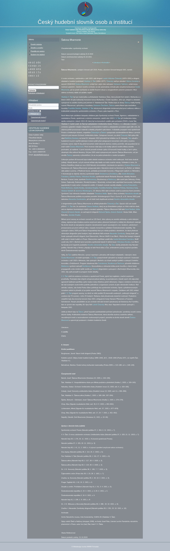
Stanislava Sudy (132, 188)
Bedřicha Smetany (71, 138)
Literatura (96, 62)
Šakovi (81, 312)
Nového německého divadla (124, 199)
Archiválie (105, 62)
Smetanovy (104, 174)
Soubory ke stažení (38, 54)
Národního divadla (132, 193)
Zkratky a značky (37, 48)
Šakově (95, 269)
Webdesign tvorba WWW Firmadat (86, 547)
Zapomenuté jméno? (38, 117)
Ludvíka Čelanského (129, 185)
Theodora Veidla (101, 193)
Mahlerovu (65, 266)
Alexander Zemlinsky (117, 233)
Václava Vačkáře (67, 191)
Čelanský (110, 81)
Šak (129, 138)
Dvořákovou (86, 266)
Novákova (111, 263)
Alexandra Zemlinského (77, 199)
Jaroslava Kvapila (91, 188)
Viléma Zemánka (132, 81)
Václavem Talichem (121, 84)
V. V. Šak (117, 118)
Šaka (113, 245)
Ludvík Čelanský (98, 304)
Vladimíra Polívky (119, 188)
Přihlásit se (35, 114)
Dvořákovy (113, 174)
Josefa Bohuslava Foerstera (123, 239)
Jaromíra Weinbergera (84, 191)
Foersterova (102, 263)
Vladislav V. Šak (90, 81)
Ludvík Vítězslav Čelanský (112, 78)
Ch (35, 66)
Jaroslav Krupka (74, 215)
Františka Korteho (105, 188)
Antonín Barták (74, 212)
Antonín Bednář (116, 212)
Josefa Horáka (79, 188)
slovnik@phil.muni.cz (41, 155)
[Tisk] (138, 42)
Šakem (103, 132)
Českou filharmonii (82, 84)
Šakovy (127, 103)
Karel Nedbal (130, 209)
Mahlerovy (112, 179)
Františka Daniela (74, 108)
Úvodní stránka (36, 44)
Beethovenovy (91, 179)
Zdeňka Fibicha (75, 176)
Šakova (112, 105)
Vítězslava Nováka (88, 176)
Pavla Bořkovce (67, 188)
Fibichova (120, 263)
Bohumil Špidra (104, 212)
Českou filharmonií (131, 165)
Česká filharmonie (67, 258)
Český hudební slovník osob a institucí (85, 22)
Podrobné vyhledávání (36, 93)
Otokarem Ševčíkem (100, 105)
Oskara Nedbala (93, 206)
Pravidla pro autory (38, 51)
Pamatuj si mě (33, 111)
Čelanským (95, 132)
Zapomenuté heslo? (38, 121)
